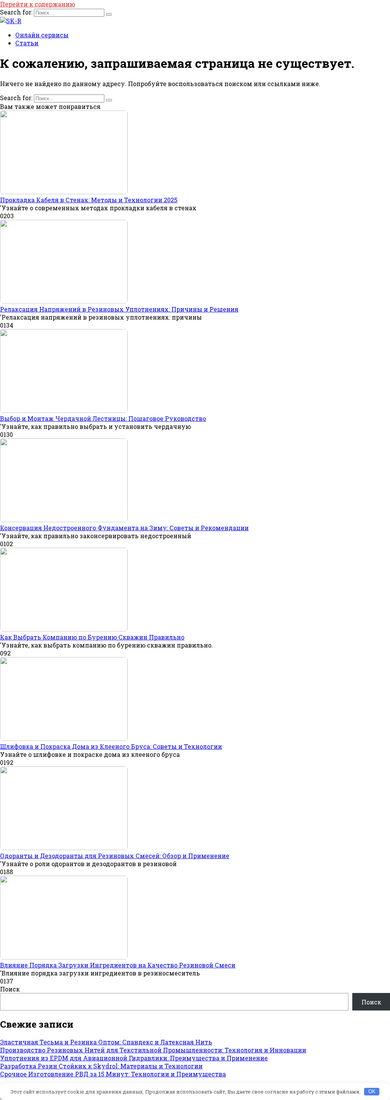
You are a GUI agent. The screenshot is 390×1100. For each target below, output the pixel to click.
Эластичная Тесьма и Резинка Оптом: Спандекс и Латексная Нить (106, 1042)
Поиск (10, 989)
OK (372, 1091)
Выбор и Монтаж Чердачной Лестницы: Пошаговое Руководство (103, 418)
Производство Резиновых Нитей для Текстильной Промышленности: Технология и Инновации (153, 1050)
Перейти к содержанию (37, 4)
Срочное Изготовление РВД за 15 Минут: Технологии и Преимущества (113, 1074)
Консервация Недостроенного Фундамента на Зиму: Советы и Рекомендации (124, 528)
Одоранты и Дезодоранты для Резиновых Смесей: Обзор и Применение (114, 856)
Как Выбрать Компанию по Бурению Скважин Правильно (92, 637)
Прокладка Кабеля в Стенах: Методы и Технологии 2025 (88, 200)
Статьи (26, 43)
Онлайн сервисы (42, 35)
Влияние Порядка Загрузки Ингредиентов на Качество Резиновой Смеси (117, 965)
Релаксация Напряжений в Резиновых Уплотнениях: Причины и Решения (119, 309)
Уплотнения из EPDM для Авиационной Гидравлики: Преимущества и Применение (134, 1058)
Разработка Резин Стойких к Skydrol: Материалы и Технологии (101, 1066)
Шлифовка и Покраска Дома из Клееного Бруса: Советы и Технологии (111, 746)
